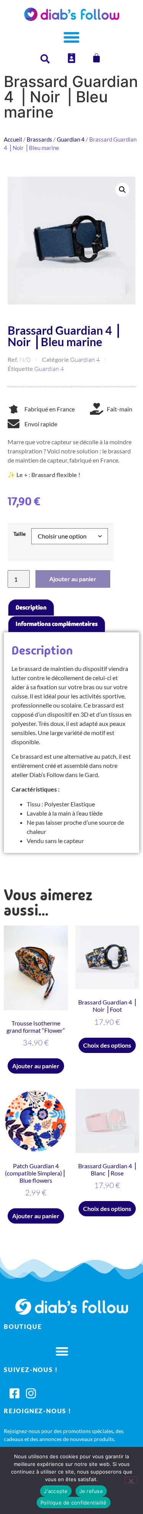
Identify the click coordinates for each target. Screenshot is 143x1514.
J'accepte (55, 1491)
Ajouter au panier (72, 578)
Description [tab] (31, 607)
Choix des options (107, 1045)
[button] (122, 190)
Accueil (13, 139)
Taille (19, 534)
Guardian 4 (71, 139)
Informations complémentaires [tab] (57, 624)
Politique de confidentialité (73, 1502)
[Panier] (96, 58)
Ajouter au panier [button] (35, 1065)
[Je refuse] (130, 1480)
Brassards (39, 139)
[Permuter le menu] (71, 37)
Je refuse (91, 1491)
